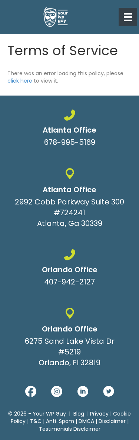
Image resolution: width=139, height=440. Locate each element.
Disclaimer (112, 421)
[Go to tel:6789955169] (69, 129)
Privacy (99, 414)
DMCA (86, 421)
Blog (78, 414)
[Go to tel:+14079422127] (69, 269)
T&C (36, 421)
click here (19, 80)
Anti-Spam (60, 421)
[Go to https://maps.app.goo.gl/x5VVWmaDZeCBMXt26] (69, 200)
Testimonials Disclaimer (69, 429)
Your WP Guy (49, 414)
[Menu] (128, 17)
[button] (31, 392)
